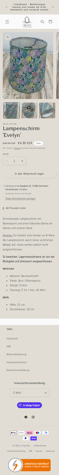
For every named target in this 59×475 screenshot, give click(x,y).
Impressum (12, 338)
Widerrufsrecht (40, 445)
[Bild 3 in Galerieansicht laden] (47, 111)
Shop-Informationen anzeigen (20, 198)
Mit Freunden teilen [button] (16, 208)
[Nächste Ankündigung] (52, 7)
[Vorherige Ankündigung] (6, 7)
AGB (9, 346)
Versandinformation (17, 362)
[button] (7, 21)
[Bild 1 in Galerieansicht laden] (12, 111)
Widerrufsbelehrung (17, 354)
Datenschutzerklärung (18, 370)
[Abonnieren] (45, 393)
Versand (17, 148)
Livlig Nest (25, 446)
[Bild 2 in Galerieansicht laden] (29, 111)
